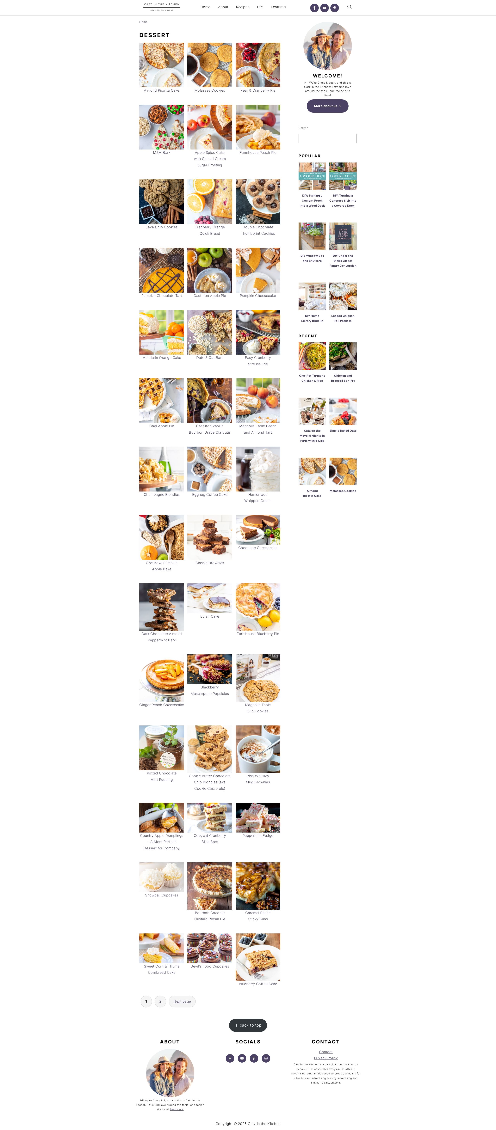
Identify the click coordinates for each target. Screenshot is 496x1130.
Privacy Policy (326, 1058)
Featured (278, 7)
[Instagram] (266, 1058)
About (223, 7)
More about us (326, 106)
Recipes (242, 7)
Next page (182, 1001)
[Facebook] (314, 8)
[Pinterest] (334, 8)
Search (303, 127)
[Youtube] (324, 8)
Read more (177, 1109)
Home (205, 7)
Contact (326, 1052)
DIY (260, 7)
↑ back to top (248, 1025)
